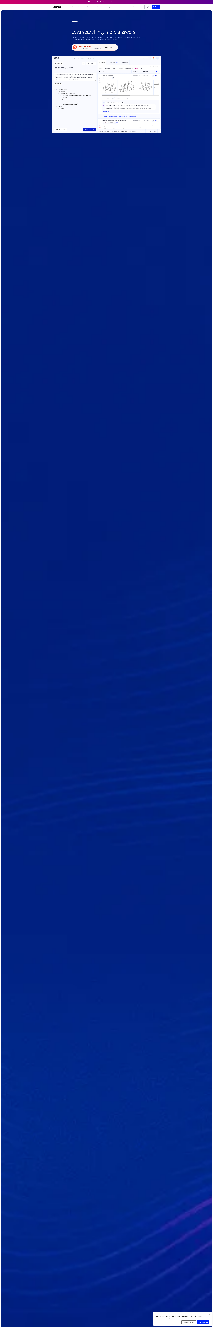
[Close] (209, 1314)
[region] (182, 1319)
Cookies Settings (189, 1322)
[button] (67, 7)
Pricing (108, 7)
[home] (57, 7)
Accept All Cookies (203, 1322)
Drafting (74, 7)
